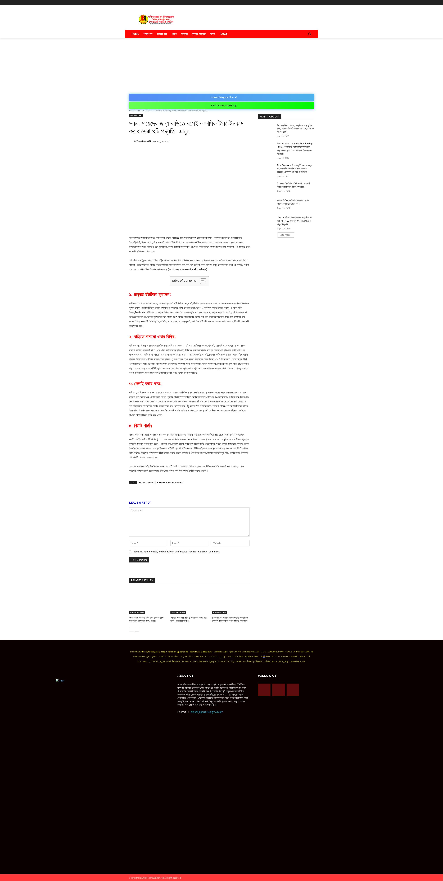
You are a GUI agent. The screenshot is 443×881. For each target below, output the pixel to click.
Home (132, 110)
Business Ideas (146, 482)
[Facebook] (298, 2)
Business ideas (145, 110)
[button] (310, 34)
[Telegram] (302, 2)
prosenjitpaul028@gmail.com (207, 712)
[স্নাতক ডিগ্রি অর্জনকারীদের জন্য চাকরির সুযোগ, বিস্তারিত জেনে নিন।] (266, 205)
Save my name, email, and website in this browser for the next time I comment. (176, 551)
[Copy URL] (185, 150)
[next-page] (137, 629)
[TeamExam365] (131, 141)
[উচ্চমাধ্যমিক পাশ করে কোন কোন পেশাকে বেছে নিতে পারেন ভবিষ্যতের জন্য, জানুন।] (148, 601)
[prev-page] (131, 629)
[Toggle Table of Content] (201, 281)
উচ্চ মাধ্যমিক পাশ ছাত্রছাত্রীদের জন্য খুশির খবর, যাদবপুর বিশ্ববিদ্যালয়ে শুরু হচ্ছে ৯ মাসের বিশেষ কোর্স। (295, 128)
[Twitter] (307, 2)
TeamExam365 (143, 141)
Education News (137, 612)
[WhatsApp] (169, 150)
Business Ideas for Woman (169, 482)
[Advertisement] (221, 64)
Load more (284, 234)
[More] (194, 150)
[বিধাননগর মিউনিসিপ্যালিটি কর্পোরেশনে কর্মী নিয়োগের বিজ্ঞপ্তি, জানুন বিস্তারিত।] (266, 188)
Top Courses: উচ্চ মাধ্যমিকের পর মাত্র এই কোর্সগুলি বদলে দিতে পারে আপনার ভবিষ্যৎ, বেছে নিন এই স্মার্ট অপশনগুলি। (294, 168)
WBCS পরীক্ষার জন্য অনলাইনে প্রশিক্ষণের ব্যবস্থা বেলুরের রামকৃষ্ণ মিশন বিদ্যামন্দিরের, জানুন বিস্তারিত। (294, 221)
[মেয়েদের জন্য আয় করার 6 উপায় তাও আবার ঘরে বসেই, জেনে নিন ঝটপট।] (189, 601)
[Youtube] (312, 2)
